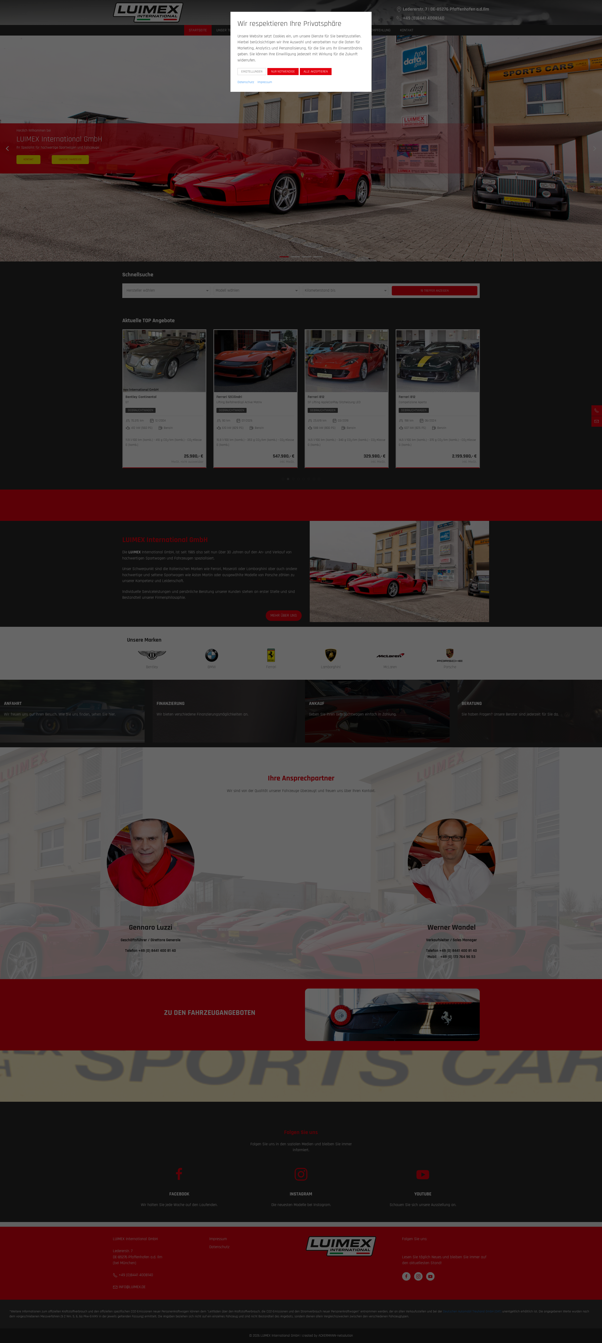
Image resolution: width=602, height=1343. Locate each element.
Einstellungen (251, 71)
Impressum (264, 82)
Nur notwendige (283, 71)
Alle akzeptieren (316, 71)
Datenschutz (246, 82)
